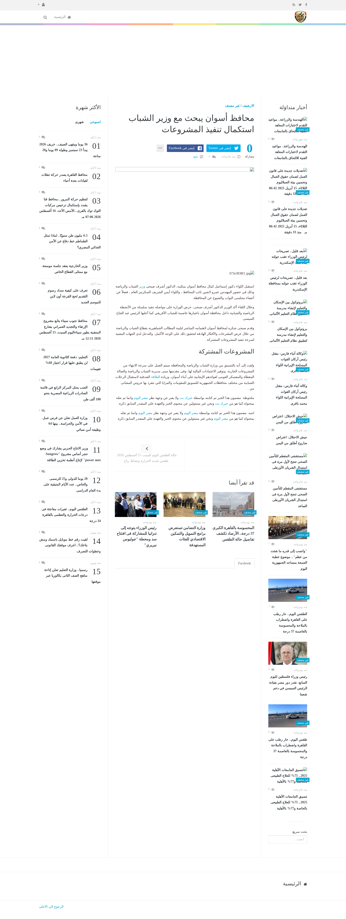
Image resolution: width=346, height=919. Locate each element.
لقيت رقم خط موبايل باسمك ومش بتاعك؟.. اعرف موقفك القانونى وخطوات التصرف (70, 545)
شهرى (79, 122)
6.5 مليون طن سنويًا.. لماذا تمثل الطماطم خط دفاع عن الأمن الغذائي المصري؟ (72, 241)
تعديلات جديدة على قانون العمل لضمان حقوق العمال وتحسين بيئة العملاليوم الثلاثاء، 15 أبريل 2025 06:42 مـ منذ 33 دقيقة (288, 220)
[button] (41, 4)
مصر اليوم (141, 398)
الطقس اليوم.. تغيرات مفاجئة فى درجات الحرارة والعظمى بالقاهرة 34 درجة (71, 514)
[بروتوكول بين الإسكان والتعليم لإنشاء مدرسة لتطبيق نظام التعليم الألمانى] (287, 308)
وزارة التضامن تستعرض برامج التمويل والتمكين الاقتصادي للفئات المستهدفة (187, 536)
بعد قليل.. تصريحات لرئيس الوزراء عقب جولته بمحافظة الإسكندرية (288, 283)
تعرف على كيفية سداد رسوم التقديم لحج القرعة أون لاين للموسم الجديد (74, 296)
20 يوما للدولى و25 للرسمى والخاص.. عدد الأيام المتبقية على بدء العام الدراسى (72, 484)
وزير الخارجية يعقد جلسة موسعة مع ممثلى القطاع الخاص (71, 268)
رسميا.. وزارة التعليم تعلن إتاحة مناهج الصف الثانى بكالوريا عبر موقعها (72, 575)
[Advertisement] (173, 61)
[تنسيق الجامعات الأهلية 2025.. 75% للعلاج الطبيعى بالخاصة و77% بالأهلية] (287, 776)
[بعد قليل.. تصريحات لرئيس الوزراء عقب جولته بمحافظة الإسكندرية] (287, 257)
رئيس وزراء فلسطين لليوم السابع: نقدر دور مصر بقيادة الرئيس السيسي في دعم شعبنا (288, 685)
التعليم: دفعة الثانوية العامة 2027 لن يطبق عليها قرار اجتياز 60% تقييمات (72, 362)
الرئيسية (60, 17)
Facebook (244, 563)
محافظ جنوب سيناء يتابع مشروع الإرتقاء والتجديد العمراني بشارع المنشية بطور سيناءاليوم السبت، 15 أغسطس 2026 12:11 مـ (70, 329)
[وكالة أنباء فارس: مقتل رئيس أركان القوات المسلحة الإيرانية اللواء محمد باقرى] (287, 362)
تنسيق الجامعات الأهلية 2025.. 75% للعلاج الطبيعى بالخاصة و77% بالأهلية (289, 802)
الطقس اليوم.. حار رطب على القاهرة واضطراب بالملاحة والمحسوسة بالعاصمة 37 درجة (290, 622)
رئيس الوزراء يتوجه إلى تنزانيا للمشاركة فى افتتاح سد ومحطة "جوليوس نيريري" (137, 536)
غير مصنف (232, 105)
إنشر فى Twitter (219, 148)
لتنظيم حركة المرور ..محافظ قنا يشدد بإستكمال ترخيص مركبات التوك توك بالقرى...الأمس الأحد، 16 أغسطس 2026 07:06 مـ (70, 208)
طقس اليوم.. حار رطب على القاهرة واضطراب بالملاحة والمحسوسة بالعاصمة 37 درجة (287, 748)
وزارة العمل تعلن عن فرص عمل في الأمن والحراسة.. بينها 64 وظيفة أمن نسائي (72, 423)
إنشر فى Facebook (181, 148)
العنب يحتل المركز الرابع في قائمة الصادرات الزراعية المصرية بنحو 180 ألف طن (70, 393)
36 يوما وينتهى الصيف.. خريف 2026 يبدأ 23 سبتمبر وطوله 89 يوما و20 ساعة (70, 150)
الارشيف (248, 105)
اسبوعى (95, 122)
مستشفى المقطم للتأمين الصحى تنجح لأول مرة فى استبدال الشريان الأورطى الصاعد (289, 497)
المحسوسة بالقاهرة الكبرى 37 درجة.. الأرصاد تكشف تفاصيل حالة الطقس (233, 533)
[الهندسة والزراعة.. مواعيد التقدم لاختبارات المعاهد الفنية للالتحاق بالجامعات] (287, 125)
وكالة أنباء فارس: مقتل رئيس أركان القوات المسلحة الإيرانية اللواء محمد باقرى (291, 394)
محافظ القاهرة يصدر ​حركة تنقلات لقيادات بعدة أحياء (71, 177)
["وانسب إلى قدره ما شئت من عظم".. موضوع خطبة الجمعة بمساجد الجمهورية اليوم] (287, 527)
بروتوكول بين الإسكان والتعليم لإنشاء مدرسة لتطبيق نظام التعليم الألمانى (288, 334)
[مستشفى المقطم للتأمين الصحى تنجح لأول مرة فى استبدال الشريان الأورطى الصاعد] (287, 464)
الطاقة (155, 377)
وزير (142, 286)
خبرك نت (186, 398)
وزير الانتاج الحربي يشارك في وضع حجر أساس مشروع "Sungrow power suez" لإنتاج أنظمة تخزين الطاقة (70, 454)
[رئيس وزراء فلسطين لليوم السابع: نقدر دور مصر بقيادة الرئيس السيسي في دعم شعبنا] (287, 653)
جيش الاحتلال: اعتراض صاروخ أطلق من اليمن (291, 440)
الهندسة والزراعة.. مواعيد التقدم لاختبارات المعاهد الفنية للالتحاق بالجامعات (289, 152)
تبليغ (196, 156)
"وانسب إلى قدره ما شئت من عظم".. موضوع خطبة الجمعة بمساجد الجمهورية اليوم (289, 559)
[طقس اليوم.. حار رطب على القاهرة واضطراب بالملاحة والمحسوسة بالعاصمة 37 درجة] (287, 715)
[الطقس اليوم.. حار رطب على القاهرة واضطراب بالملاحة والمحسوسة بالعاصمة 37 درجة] (287, 590)
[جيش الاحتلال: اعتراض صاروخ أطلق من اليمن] (287, 419)
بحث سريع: (299, 831)
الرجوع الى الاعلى (51, 906)
